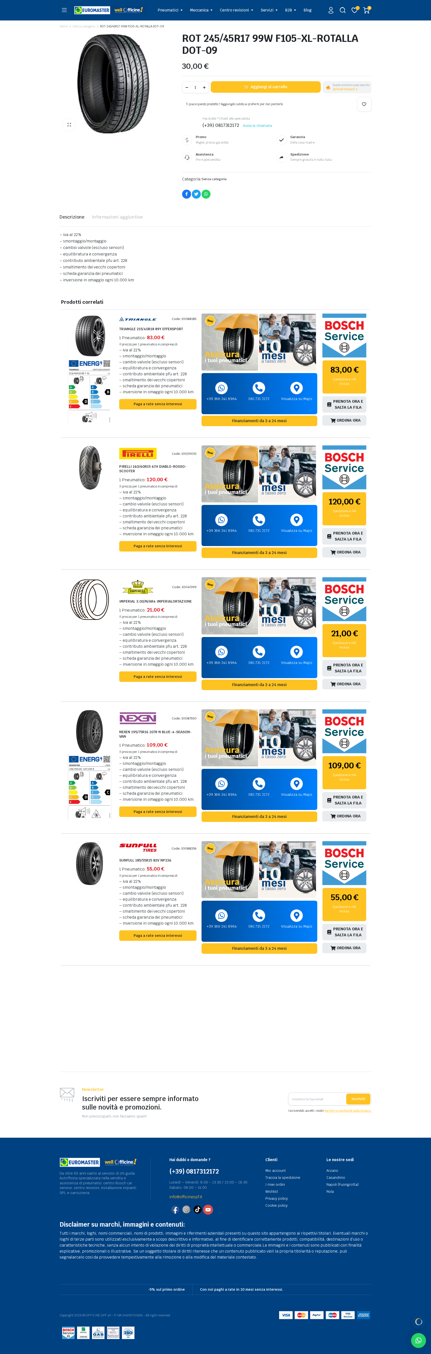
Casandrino (335, 1177)
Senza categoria (84, 26)
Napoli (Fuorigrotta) (342, 1184)
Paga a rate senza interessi (158, 404)
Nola (330, 1191)
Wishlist (271, 1191)
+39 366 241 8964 (222, 399)
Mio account (275, 1170)
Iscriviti (358, 1099)
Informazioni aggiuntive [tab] (117, 217)
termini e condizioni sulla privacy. (348, 1111)
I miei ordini (275, 1184)
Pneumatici (168, 10)
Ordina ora (349, 420)
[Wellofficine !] (110, 10)
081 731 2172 (259, 399)
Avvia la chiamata (257, 125)
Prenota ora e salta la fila (348, 404)
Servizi (267, 10)
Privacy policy (276, 1198)
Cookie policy (276, 1205)
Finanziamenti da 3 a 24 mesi (259, 420)
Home (64, 26)
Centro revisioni (234, 10)
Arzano (332, 1170)
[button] (69, 125)
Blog (308, 10)
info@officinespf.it (185, 1196)
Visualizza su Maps (296, 399)
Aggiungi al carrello (269, 86)
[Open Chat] (418, 1321)
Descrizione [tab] (72, 217)
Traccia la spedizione (282, 1177)
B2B (288, 10)
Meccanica (199, 10)
